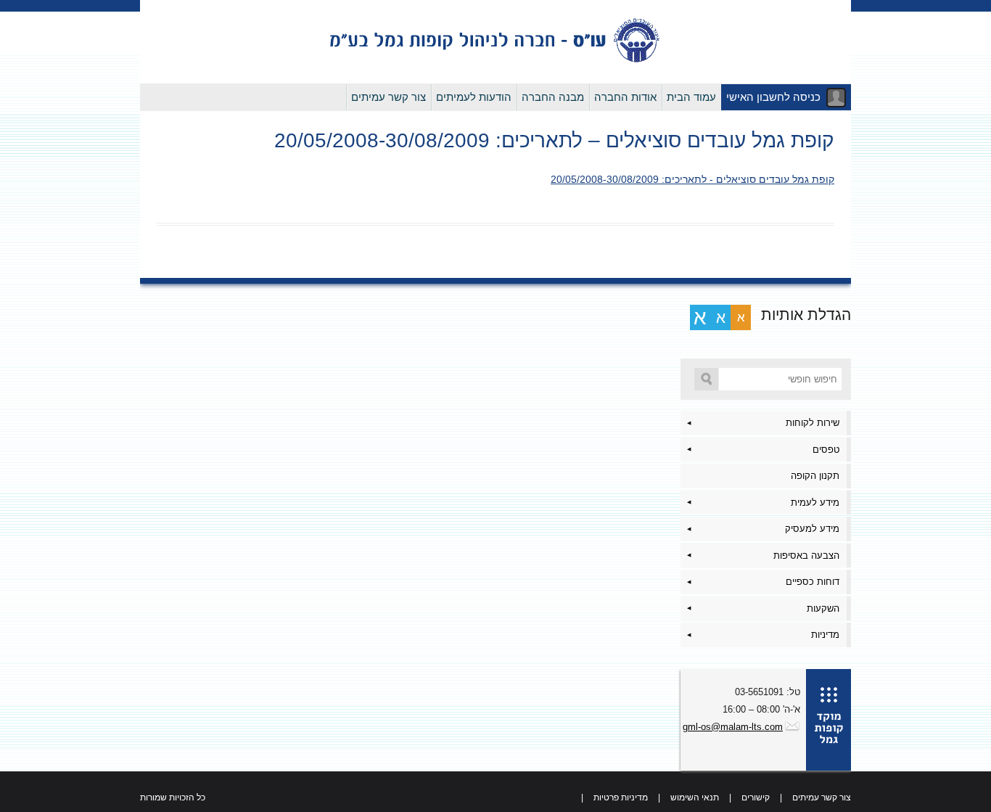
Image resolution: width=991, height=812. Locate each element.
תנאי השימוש (694, 797)
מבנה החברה (553, 97)
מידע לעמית (815, 502)
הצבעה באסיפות (806, 555)
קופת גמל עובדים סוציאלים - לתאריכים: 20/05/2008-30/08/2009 (692, 179)
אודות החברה (625, 97)
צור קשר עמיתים (388, 97)
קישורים (755, 797)
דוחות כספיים (812, 581)
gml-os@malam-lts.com (733, 726)
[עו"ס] (495, 61)
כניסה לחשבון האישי (773, 97)
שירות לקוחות (812, 422)
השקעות (823, 608)
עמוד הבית (691, 97)
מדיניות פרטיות (620, 797)
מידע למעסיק (812, 528)
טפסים (826, 449)
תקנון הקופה (815, 475)
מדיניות (825, 634)
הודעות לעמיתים (473, 97)
